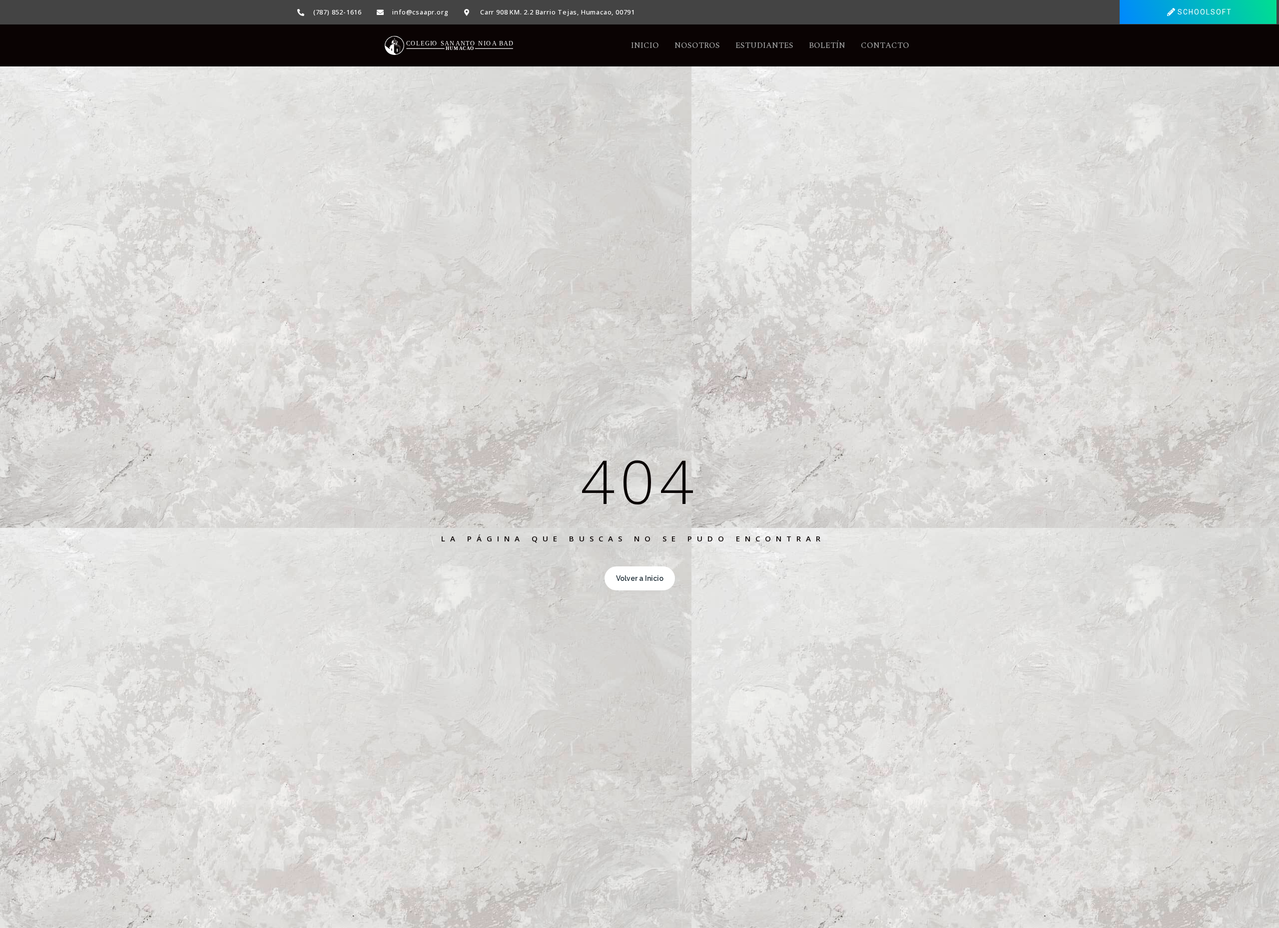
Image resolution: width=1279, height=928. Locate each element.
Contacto (885, 45)
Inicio (645, 45)
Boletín (827, 45)
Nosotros (697, 45)
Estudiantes (764, 45)
